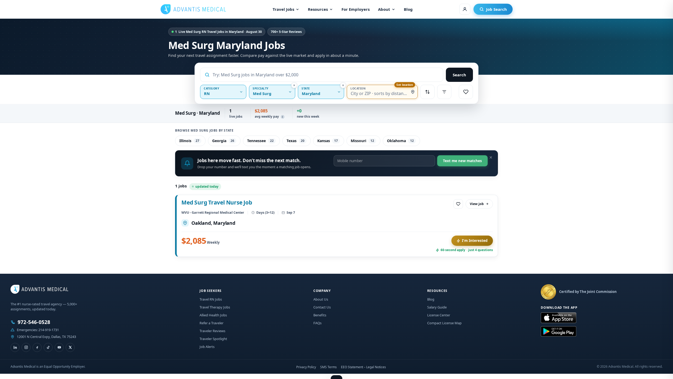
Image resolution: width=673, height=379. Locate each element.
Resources (318, 9)
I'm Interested (475, 240)
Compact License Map (444, 323)
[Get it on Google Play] (558, 331)
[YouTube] (59, 347)
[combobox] (326, 75)
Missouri (362, 140)
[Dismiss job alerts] (491, 157)
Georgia (223, 140)
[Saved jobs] (466, 92)
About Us (320, 299)
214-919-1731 (48, 329)
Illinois (189, 140)
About (384, 9)
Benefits (319, 315)
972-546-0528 (34, 322)
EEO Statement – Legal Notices (363, 367)
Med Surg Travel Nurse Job (216, 202)
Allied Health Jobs (213, 315)
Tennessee (260, 140)
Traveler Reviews (212, 330)
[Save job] (458, 204)
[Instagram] (26, 347)
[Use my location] (413, 92)
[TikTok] (48, 347)
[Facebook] (37, 347)
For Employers (355, 9)
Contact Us (322, 307)
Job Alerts (207, 346)
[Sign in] (464, 9)
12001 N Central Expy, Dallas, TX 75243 (46, 336)
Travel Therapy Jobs (215, 307)
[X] (70, 347)
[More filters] (444, 92)
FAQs (317, 323)
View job (477, 204)
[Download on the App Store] (558, 317)
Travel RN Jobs (211, 299)
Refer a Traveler (211, 323)
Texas (295, 140)
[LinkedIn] (15, 347)
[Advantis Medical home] (193, 9)
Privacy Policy (306, 367)
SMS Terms (328, 367)
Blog (408, 9)
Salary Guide (437, 307)
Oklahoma (400, 140)
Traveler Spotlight (213, 338)
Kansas (327, 140)
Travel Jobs (283, 9)
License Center (438, 315)
